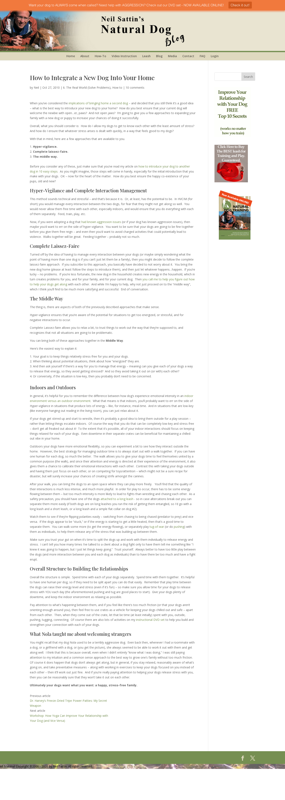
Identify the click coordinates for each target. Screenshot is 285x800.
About (84, 56)
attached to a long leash (117, 499)
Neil (36, 87)
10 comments (135, 87)
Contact (188, 56)
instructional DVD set (150, 620)
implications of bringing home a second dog (98, 103)
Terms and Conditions (109, 766)
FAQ (202, 56)
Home (70, 56)
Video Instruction (124, 56)
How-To (100, 56)
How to (117, 87)
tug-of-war (157, 527)
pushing (179, 527)
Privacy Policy (136, 766)
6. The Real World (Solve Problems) (87, 87)
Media (172, 56)
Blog (159, 56)
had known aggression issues (101, 222)
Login (215, 56)
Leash (146, 56)
